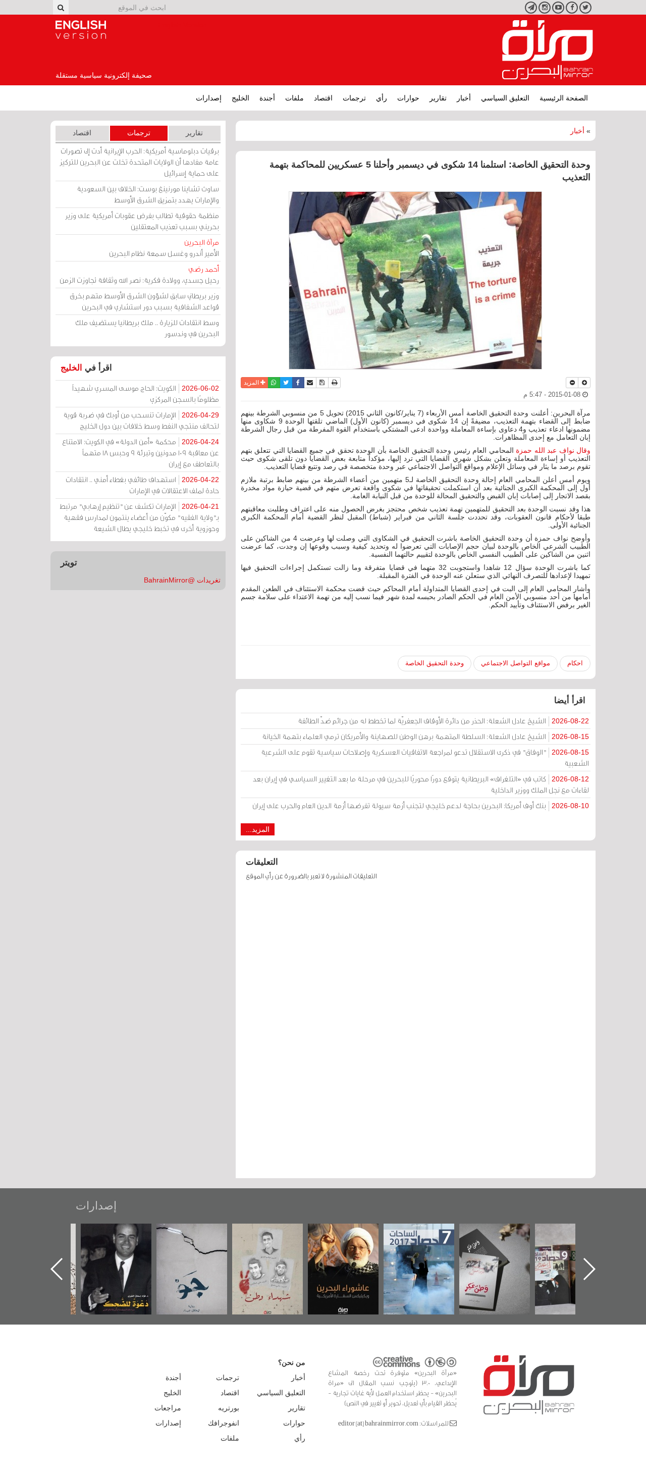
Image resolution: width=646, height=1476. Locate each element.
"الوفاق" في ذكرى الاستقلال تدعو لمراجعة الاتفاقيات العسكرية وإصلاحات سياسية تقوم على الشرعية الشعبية (425, 757)
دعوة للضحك (202, 1234)
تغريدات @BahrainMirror (182, 580)
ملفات (294, 98)
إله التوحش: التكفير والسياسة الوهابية (126, 1240)
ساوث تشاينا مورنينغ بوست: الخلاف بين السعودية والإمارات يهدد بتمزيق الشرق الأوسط (148, 194)
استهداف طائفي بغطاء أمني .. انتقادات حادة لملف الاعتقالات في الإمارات (142, 485)
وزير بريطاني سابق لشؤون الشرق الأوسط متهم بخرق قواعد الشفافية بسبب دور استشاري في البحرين (144, 301)
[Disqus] (415, 1034)
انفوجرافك (223, 1423)
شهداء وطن (353, 1234)
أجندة (267, 98)
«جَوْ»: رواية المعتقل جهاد (277, 1240)
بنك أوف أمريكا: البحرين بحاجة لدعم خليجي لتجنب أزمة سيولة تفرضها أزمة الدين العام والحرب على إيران (420, 805)
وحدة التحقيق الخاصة (434, 663)
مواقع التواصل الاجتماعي (515, 663)
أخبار (464, 98)
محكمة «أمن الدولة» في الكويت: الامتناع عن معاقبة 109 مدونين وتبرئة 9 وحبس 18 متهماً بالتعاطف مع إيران (140, 452)
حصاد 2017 (505, 1234)
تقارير (438, 98)
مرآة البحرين (547, 50)
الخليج (240, 98)
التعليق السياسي (505, 98)
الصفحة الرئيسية (564, 98)
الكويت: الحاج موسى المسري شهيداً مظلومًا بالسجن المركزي (145, 393)
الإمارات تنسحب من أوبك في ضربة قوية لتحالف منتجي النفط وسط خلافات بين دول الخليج (141, 420)
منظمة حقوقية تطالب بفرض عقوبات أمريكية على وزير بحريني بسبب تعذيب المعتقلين (142, 221)
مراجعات (167, 1408)
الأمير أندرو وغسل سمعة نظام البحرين (164, 247)
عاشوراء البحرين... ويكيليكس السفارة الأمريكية (428, 1246)
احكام (575, 663)
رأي (381, 98)
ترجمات (354, 98)
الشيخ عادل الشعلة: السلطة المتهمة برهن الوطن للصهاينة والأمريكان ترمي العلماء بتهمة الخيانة (425, 736)
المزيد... (258, 829)
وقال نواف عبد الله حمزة (552, 450)
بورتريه (228, 1408)
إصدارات (209, 98)
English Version (81, 30)
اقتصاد (323, 98)
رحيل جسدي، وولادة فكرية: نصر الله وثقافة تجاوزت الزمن (139, 274)
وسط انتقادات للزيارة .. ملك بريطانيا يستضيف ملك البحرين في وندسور (147, 328)
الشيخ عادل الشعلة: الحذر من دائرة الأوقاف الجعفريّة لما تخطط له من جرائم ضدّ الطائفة (443, 720)
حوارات (408, 98)
